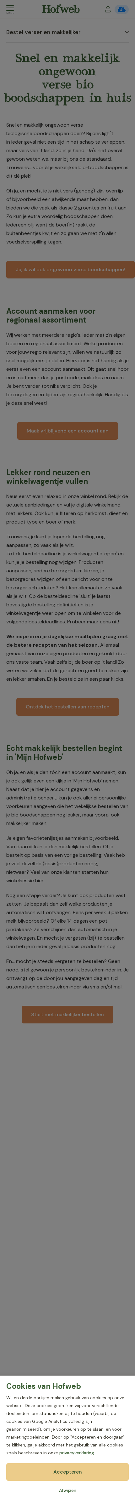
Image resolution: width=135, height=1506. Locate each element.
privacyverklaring (76, 1453)
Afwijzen (67, 1490)
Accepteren (67, 1472)
